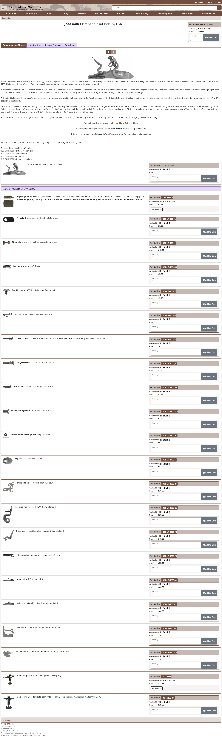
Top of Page (8, 724)
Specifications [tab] (34, 45)
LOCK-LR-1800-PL (169, 604)
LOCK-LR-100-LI (168, 243)
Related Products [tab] (53, 45)
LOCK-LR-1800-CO (169, 508)
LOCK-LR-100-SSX (169, 267)
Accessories (11, 13)
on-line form (39, 733)
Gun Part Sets (101, 13)
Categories (6, 18)
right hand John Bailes (120, 123)
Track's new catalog (114, 134)
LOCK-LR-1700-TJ (168, 459)
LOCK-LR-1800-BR (169, 484)
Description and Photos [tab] (14, 45)
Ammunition (31, 13)
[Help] (204, 28)
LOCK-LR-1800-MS (169, 580)
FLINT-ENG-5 (167, 197)
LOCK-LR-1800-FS (169, 556)
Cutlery (65, 13)
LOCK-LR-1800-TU (169, 652)
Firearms (82, 13)
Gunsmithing (142, 13)
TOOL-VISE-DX (167, 698)
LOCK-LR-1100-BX (169, 387)
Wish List (199, 2)
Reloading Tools (164, 13)
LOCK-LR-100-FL (168, 219)
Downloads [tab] (70, 45)
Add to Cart (212, 37)
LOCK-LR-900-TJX (168, 363)
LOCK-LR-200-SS (168, 315)
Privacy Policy (41, 735)
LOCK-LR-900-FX (168, 339)
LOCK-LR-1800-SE (169, 628)
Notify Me (158, 209)
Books (49, 13)
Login (209, 2)
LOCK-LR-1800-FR (169, 532)
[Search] (219, 7)
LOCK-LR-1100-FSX (169, 411)
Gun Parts (121, 13)
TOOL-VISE (166, 676)
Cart (218, 2)
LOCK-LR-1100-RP (169, 435)
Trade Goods (187, 13)
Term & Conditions (29, 735)
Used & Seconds (209, 13)
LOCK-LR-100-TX (168, 291)
